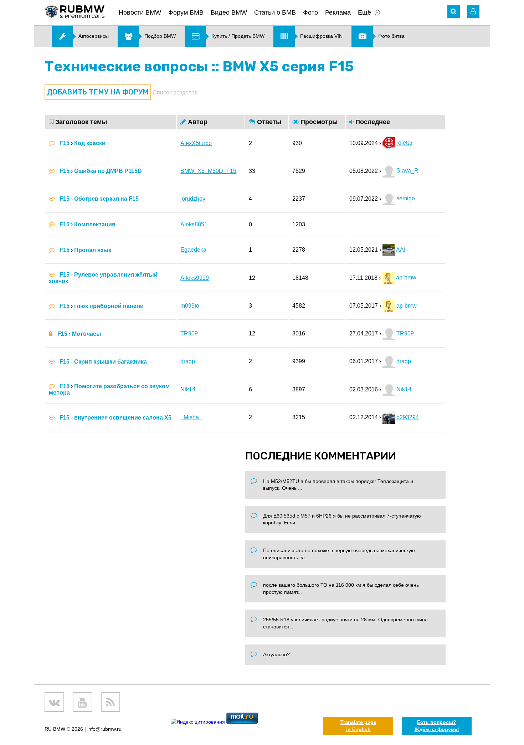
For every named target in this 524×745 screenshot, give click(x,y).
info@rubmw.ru (104, 729)
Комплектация (94, 224)
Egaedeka (193, 250)
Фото (310, 12)
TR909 (189, 333)
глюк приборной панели (109, 306)
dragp (187, 361)
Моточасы (86, 334)
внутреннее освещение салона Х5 (122, 418)
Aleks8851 (193, 224)
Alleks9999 (194, 278)
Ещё (364, 12)
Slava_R (406, 171)
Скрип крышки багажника (110, 362)
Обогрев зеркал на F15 (106, 199)
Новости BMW (140, 12)
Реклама (338, 12)
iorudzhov (192, 199)
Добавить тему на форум (98, 92)
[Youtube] (82, 702)
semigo (405, 198)
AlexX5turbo (196, 143)
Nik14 (187, 389)
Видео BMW (229, 12)
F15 (65, 143)
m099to (189, 306)
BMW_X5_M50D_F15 (208, 171)
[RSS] (110, 702)
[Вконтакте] (54, 702)
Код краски (90, 143)
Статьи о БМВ (275, 12)
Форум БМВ (186, 12)
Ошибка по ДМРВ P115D (108, 171)
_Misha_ (191, 417)
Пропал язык (92, 250)
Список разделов (175, 92)
